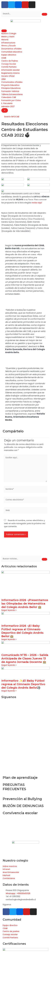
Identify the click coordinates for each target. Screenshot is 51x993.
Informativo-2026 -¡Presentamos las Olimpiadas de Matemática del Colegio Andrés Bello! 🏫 (24, 603)
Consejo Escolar (8, 64)
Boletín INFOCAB (11, 116)
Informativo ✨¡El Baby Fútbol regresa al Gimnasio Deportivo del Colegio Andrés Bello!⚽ (23, 684)
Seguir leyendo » (8, 610)
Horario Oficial (7, 76)
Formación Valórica (10, 91)
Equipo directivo (8, 55)
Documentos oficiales (11, 49)
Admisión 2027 (8, 106)
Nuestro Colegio (8, 33)
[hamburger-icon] (4, 30)
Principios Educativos (11, 88)
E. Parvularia (6, 103)
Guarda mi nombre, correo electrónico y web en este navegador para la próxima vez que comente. (24, 523)
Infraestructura (8, 42)
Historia (4, 39)
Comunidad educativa (11, 52)
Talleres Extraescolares (12, 94)
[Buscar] (44, 14)
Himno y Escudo (8, 45)
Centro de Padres (9, 61)
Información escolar (10, 70)
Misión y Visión (7, 36)
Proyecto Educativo (10, 85)
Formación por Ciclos (11, 100)
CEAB (3, 58)
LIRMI (3, 79)
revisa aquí (37, 202)
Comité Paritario (9, 67)
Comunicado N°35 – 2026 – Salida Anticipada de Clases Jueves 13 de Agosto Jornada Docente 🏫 (24, 658)
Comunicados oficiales (11, 82)
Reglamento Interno (10, 73)
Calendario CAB (8, 97)
